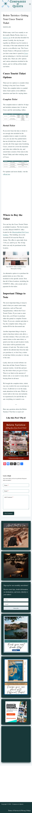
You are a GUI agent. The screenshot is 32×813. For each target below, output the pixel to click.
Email (6, 491)
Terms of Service (13, 810)
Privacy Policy (26, 810)
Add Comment (8, 497)
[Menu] (30, 4)
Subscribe (16, 608)
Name (6, 485)
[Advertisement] (16, 193)
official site (6, 174)
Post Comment (8, 513)
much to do (6, 38)
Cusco (26, 53)
